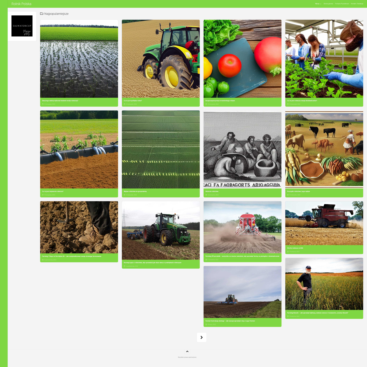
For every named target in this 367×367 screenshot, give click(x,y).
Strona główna (328, 4)
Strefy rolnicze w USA (295, 248)
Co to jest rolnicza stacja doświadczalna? (302, 101)
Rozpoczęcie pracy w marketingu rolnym (220, 101)
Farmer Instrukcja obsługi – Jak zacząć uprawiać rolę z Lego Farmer (230, 321)
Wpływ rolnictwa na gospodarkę (135, 191)
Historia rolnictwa (211, 191)
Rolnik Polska (21, 4)
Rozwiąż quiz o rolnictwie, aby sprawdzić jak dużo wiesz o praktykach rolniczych (152, 263)
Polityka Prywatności (342, 4)
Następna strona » (201, 337)
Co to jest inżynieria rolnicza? (52, 191)
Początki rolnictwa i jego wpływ (298, 191)
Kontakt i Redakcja (357, 4)
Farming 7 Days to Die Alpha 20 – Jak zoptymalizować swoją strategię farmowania (71, 256)
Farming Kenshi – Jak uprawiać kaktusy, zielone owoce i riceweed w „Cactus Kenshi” (317, 313)
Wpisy (317, 4)
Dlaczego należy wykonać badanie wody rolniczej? (60, 101)
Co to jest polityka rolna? (133, 101)
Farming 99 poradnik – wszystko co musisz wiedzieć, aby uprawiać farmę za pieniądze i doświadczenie (242, 256)
